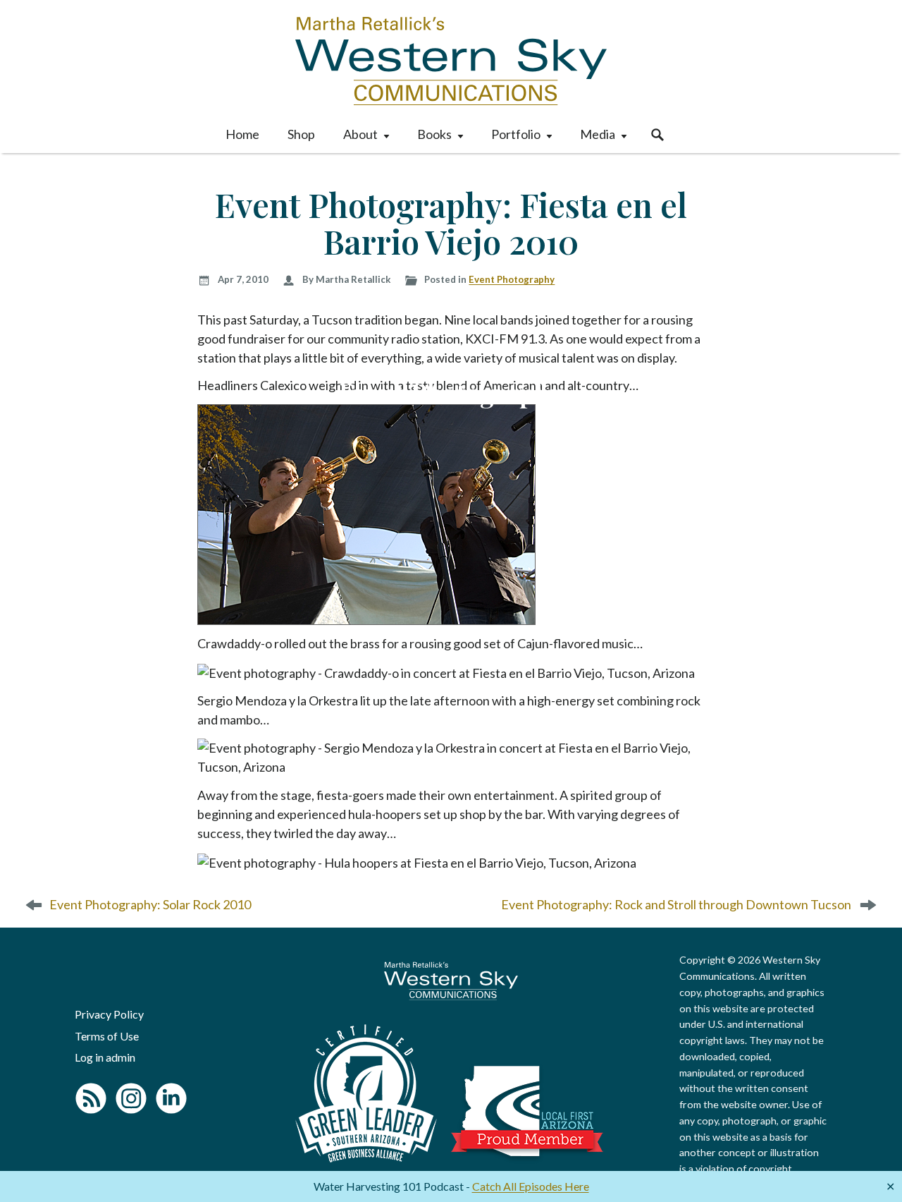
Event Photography (512, 279)
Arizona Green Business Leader (366, 1093)
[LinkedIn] (171, 1098)
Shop (301, 134)
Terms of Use (107, 1036)
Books (434, 134)
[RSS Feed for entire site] (91, 1098)
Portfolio (515, 134)
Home (242, 134)
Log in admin (105, 1057)
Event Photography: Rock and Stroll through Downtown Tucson (676, 904)
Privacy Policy (109, 1014)
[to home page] (451, 61)
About (360, 134)
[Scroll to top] (869, 1164)
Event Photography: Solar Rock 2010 (150, 904)
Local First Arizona (527, 1111)
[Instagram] (131, 1098)
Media (597, 134)
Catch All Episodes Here (530, 1186)
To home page (451, 980)
